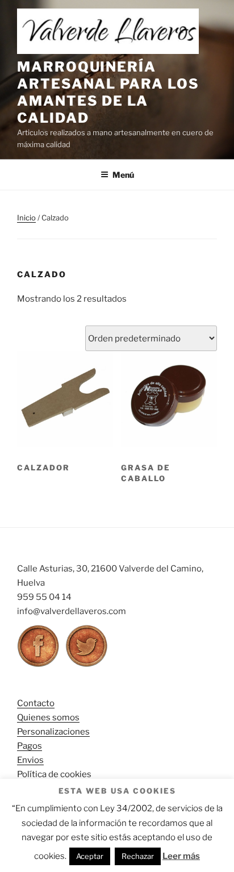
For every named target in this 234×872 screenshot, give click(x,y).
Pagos (29, 746)
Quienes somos (48, 717)
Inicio (26, 217)
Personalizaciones (53, 732)
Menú (123, 175)
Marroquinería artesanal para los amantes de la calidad (108, 92)
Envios (30, 760)
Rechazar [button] (138, 856)
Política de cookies (54, 774)
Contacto (36, 703)
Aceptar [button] (89, 856)
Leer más (181, 856)
